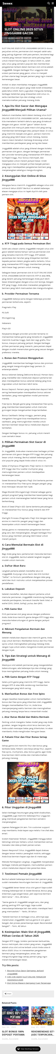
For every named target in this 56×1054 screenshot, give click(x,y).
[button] (53, 3)
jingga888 (11, 24)
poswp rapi (14, 38)
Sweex (8, 3)
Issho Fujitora (10, 1039)
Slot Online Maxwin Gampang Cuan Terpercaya (29, 983)
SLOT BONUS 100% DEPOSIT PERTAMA (13, 1033)
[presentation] (50, 1023)
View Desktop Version (29, 1049)
